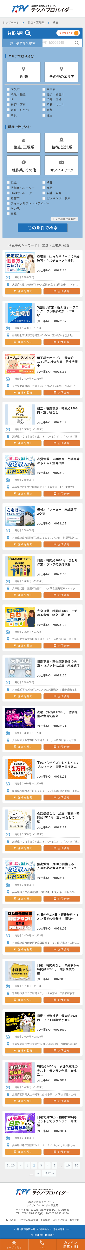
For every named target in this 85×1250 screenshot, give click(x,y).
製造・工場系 (36, 22)
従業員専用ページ (62, 1229)
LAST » (49, 1173)
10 (68, 1165)
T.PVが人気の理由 (28, 1219)
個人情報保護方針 (26, 1229)
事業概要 (45, 1219)
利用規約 (44, 1229)
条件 (73, 33)
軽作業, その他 (24, 170)
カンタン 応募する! (70, 1244)
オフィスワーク (61, 170)
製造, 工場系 (24, 147)
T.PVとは (11, 1219)
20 (76, 1165)
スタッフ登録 (60, 1219)
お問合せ (63, 291)
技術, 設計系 (62, 147)
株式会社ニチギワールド (42, 1201)
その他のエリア (61, 77)
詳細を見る (25, 291)
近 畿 (24, 77)
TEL (42, 1247)
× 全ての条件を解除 (64, 219)
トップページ (10, 22)
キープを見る (14, 1247)
